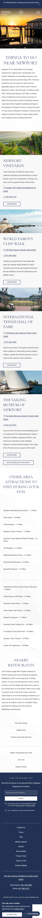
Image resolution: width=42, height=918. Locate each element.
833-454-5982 (26, 885)
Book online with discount (18, 462)
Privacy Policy (31, 805)
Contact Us (21, 828)
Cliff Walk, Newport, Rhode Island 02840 (20, 250)
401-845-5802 (10, 256)
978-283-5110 (10, 197)
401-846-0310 (23, 889)
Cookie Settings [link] (21, 865)
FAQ (21, 837)
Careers (21, 846)
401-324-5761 (10, 425)
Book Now (6, 11)
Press (21, 832)
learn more (12, 204)
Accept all (12, 914)
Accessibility (21, 851)
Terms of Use (20, 805)
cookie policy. (19, 909)
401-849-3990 (10, 342)
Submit (21, 798)
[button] (39, 4)
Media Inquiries (21, 842)
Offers (4, 15)
